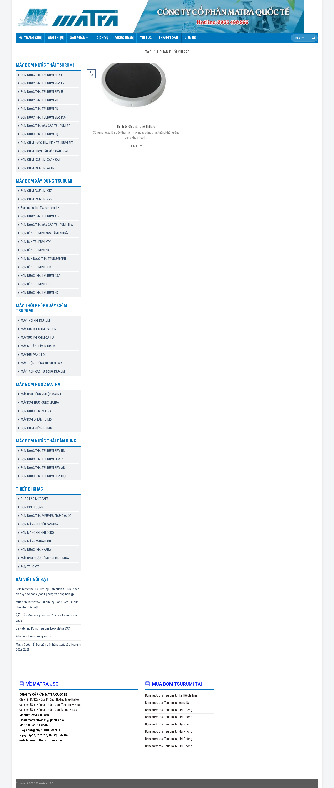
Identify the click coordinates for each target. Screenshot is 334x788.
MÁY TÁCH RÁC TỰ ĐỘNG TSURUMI (43, 371)
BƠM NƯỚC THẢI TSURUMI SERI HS (43, 450)
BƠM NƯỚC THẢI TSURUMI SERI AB (43, 467)
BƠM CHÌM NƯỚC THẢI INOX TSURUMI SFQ (47, 143)
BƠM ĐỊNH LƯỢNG (32, 507)
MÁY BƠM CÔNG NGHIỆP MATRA (41, 394)
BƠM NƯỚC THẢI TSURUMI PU (39, 100)
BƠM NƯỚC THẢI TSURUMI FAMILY (42, 459)
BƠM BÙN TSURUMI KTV (36, 242)
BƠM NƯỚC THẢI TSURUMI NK (39, 292)
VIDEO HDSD (124, 38)
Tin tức (146, 38)
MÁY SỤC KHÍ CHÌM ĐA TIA (37, 337)
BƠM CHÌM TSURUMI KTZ (36, 191)
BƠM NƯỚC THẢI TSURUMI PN (39, 109)
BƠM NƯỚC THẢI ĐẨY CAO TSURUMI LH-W (47, 225)
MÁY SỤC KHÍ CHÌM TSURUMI (39, 329)
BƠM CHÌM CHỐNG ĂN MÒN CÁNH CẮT (45, 151)
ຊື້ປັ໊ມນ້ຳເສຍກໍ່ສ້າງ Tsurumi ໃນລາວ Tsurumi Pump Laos (48, 617)
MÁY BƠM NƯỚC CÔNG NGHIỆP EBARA (45, 558)
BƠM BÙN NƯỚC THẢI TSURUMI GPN (43, 259)
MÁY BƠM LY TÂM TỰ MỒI (36, 419)
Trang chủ (32, 38)
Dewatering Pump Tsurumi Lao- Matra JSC (43, 628)
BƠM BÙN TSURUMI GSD (36, 267)
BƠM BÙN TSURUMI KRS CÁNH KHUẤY (44, 233)
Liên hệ (190, 38)
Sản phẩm (78, 38)
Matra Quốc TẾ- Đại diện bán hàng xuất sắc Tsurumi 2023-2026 (48, 647)
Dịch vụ (102, 38)
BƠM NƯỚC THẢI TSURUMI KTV (40, 216)
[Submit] (313, 38)
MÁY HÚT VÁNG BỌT (33, 354)
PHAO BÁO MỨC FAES (35, 499)
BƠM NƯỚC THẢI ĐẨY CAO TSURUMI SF (45, 126)
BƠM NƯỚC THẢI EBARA (36, 549)
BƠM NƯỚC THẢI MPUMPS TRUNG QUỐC (46, 516)
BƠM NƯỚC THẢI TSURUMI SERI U (42, 92)
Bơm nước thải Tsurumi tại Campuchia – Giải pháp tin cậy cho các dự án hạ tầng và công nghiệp (47, 591)
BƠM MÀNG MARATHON (36, 541)
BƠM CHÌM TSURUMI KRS (36, 199)
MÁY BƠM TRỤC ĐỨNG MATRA (40, 402)
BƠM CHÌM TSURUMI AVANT (38, 168)
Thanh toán (168, 38)
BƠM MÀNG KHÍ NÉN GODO (37, 532)
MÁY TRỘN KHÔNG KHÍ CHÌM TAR (41, 363)
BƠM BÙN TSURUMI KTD (36, 284)
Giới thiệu (55, 38)
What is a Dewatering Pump (33, 636)
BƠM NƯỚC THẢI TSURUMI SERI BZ (43, 83)
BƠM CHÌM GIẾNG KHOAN (36, 428)
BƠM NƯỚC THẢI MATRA (36, 411)
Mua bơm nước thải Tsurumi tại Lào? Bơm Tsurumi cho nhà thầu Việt (47, 604)
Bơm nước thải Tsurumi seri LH (40, 208)
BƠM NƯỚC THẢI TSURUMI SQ (39, 134)
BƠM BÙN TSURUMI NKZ (36, 250)
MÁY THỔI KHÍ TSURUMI (35, 320)
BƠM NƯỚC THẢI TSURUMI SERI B (42, 75)
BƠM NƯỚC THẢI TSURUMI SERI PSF (43, 117)
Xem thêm (136, 146)
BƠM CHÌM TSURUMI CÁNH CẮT (40, 159)
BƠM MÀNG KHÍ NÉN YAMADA (39, 524)
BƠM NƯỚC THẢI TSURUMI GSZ (40, 275)
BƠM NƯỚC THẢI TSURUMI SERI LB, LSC (45, 476)
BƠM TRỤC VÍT (30, 566)
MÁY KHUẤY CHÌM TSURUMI (38, 346)
